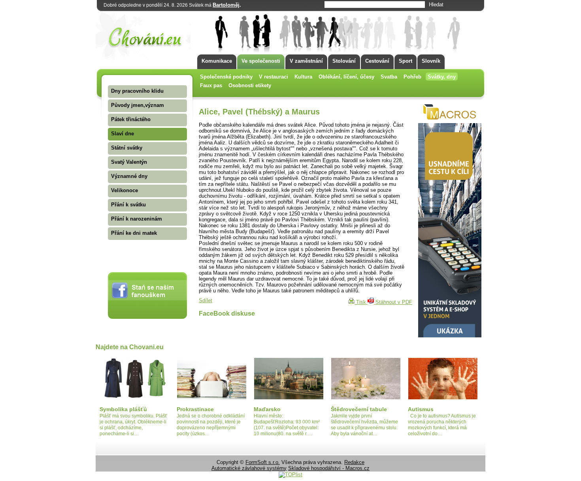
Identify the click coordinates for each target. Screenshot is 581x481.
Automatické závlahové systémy (249, 468)
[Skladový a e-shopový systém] (449, 336)
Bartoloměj (226, 5)
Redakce (354, 462)
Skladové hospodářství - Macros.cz (329, 468)
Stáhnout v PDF (393, 302)
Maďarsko (267, 409)
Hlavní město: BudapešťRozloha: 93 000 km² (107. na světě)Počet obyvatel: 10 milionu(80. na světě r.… (287, 424)
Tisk (361, 302)
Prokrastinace (195, 409)
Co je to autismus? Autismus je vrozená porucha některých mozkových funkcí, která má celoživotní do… (442, 424)
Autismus (421, 409)
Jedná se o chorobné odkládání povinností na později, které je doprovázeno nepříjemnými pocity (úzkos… (211, 424)
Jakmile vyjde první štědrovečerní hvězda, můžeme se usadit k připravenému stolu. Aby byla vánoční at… (364, 424)
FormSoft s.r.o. (262, 462)
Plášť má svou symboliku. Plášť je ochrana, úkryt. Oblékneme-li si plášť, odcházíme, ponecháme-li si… (133, 424)
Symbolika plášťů (123, 409)
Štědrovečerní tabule (359, 409)
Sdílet (205, 300)
